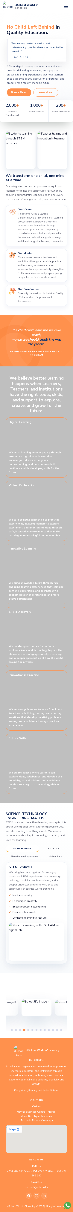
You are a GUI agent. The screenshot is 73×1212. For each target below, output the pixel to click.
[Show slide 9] (45, 1030)
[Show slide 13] (61, 1030)
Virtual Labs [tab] (56, 856)
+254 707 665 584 (18, 1171)
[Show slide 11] (53, 1030)
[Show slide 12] (57, 1030)
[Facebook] (29, 1196)
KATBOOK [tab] (54, 848)
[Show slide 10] (49, 1030)
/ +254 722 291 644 (41, 1171)
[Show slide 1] (12, 1030)
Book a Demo (19, 92)
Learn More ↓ (46, 92)
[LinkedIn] (44, 1196)
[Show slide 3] (20, 1030)
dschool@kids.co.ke (36, 1187)
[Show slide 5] (28, 1030)
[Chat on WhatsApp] (68, 1205)
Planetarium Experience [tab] (24, 856)
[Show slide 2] (16, 1030)
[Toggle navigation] (66, 6)
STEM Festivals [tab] (22, 848)
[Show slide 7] (36, 1030)
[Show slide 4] (24, 1030)
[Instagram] (36, 1196)
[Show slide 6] (32, 1030)
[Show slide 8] (40, 1030)
